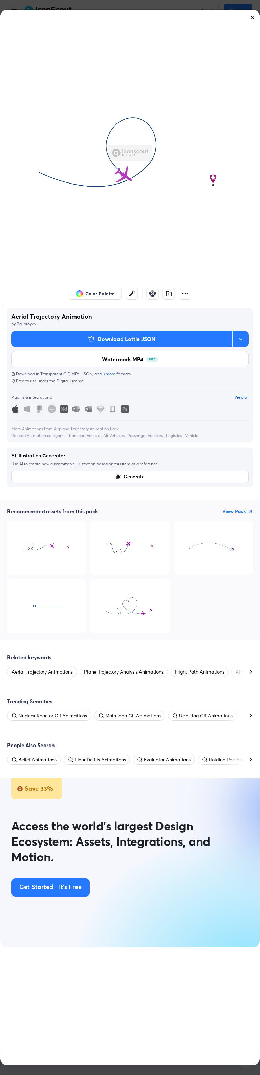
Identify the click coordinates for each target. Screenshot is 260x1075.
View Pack (234, 511)
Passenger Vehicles (146, 435)
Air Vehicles (114, 435)
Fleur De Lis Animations (100, 760)
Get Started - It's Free (50, 887)
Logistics (174, 435)
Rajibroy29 (26, 323)
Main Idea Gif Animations (133, 716)
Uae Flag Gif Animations (205, 716)
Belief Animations (37, 760)
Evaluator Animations (167, 760)
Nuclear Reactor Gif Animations (52, 716)
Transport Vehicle (84, 435)
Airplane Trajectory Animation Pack (86, 428)
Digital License (70, 380)
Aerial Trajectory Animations (42, 672)
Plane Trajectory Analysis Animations (123, 672)
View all (241, 397)
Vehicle (191, 435)
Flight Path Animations (199, 672)
